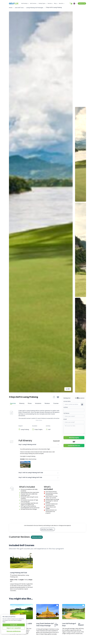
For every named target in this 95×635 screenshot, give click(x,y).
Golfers (65, 407)
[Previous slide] (80, 14)
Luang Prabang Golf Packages (34, 7)
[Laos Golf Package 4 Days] (73, 611)
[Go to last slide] (12, 202)
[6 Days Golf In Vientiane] (21, 611)
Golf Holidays (24, 3)
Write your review (37, 537)
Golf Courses (33, 3)
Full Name (66, 413)
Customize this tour (74, 445)
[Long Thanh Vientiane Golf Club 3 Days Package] (47, 611)
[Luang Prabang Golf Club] (21, 560)
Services (50, 3)
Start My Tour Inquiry (47, 529)
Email (65, 419)
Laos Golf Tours (19, 7)
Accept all (13, 625)
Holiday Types (42, 3)
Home (10, 7)
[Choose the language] (75, 3)
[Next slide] (70, 202)
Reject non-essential (14, 628)
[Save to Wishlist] (58, 397)
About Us (61, 3)
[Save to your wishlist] (31, 554)
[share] (54, 397)
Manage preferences (14, 631)
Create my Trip (82, 3)
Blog (55, 3)
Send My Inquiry (74, 437)
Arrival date (66, 401)
